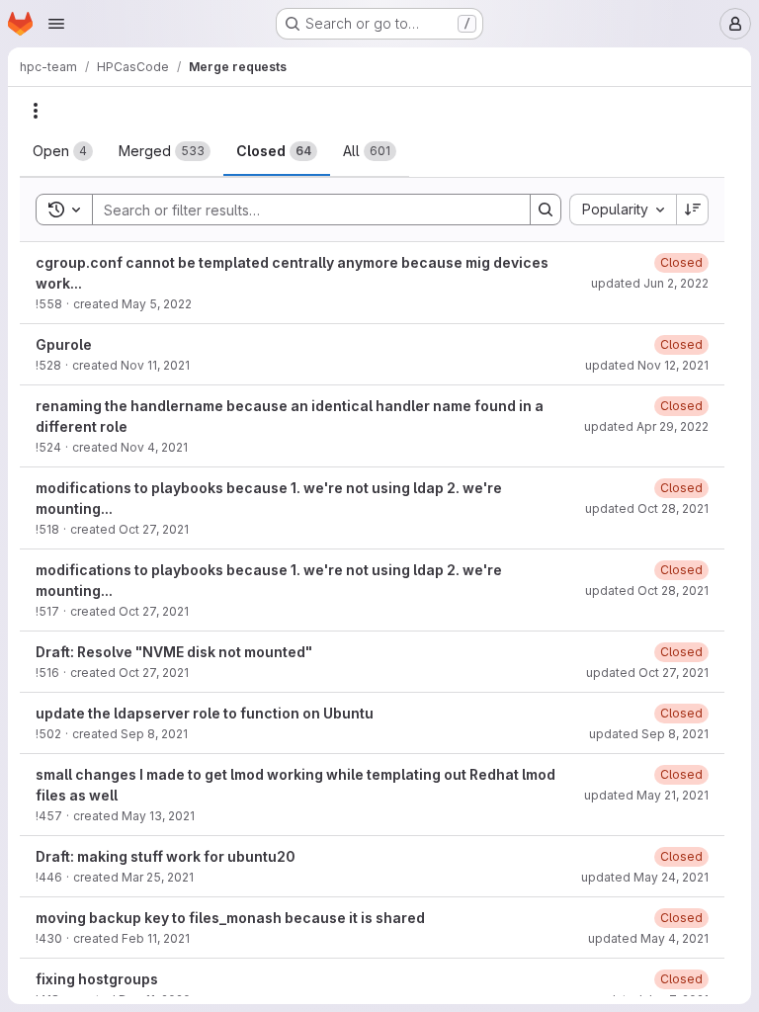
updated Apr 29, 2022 (646, 426)
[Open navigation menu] (56, 24)
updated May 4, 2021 (648, 938)
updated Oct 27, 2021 (647, 672)
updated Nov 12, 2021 (647, 365)
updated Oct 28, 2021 (647, 508)
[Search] (545, 209)
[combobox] (622, 209)
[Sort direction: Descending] (693, 209)
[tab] (63, 151)
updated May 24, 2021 (645, 877)
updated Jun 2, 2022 (650, 283)
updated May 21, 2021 (646, 795)
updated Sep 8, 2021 (649, 733)
